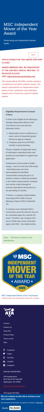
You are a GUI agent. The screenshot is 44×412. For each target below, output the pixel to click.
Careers (7, 323)
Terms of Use (8, 339)
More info (39, 403)
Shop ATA (7, 331)
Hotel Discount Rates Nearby (14, 386)
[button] (39, 237)
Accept (5, 408)
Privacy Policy (9, 335)
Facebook (10, 350)
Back (33, 55)
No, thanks (15, 408)
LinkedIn (10, 361)
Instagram (11, 365)
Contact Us (8, 327)
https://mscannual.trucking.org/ (21, 76)
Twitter (9, 354)
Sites (5, 342)
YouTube (10, 358)
